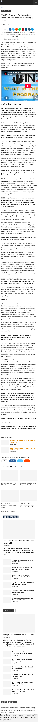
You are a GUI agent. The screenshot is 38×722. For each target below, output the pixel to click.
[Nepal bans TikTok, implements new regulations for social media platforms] (28, 495)
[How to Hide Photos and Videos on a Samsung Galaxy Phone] (7, 692)
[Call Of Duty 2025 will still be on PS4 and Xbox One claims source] (7, 570)
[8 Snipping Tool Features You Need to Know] (19, 623)
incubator (5, 457)
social (27, 457)
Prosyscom (10, 712)
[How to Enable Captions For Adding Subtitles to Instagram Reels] (7, 684)
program (16, 457)
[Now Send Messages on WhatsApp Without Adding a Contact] (7, 661)
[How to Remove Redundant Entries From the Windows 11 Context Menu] (7, 654)
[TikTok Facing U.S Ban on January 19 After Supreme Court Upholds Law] (5, 450)
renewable (22, 457)
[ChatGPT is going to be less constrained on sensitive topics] (7, 577)
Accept (2, 720)
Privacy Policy (30, 708)
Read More (8, 720)
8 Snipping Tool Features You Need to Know (19, 635)
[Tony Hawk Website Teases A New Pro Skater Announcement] (7, 592)
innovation (11, 457)
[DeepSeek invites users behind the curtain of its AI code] (7, 600)
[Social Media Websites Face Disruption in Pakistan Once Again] (10, 496)
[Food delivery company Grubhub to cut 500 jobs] (7, 562)
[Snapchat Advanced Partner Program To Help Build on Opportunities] (28, 475)
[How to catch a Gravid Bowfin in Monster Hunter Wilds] (19, 529)
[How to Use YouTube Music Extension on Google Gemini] (7, 669)
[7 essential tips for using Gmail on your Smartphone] (7, 677)
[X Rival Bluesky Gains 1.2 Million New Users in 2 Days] (9, 475)
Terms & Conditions (20, 708)
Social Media (6, 11)
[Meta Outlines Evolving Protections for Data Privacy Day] (5, 442)
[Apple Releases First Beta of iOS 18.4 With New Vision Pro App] (7, 585)
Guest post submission (7, 708)
